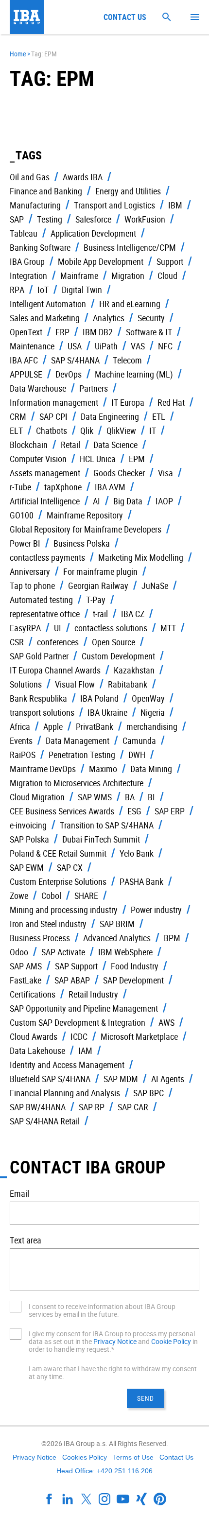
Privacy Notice (115, 1341)
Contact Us (176, 1457)
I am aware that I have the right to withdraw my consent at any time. (113, 1372)
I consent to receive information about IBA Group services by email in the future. (102, 1310)
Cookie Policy (171, 1341)
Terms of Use (133, 1457)
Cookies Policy (84, 1457)
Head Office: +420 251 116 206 (104, 1470)
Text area (25, 1240)
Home (18, 54)
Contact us (125, 17)
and (144, 1341)
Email (19, 1193)
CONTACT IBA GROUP (87, 1166)
